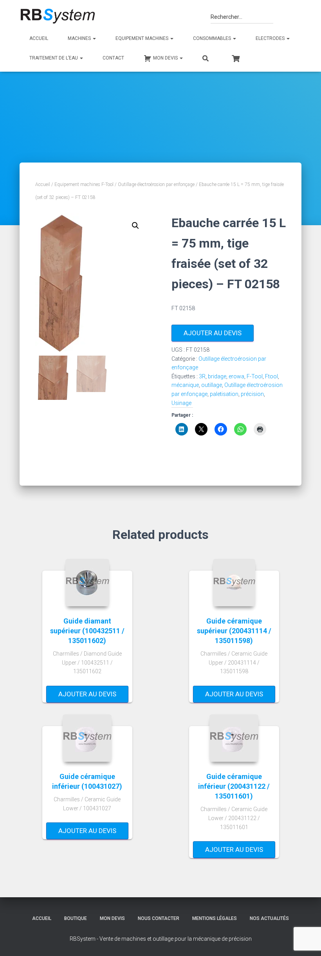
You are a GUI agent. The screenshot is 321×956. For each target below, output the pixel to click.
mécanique (185, 385)
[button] (135, 226)
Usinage (181, 403)
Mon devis (112, 918)
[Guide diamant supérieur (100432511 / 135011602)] (87, 582)
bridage (217, 376)
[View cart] (235, 57)
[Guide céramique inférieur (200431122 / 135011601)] (233, 738)
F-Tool (255, 376)
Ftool (271, 376)
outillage (211, 385)
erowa (236, 376)
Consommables (212, 38)
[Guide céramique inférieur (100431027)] (87, 738)
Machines (80, 38)
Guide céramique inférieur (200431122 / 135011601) (234, 786)
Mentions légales (214, 918)
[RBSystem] (57, 16)
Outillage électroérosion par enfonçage (156, 184)
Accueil (38, 38)
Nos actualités (269, 918)
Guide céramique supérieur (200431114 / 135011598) (234, 631)
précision (252, 394)
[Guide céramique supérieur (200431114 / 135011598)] (234, 582)
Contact (113, 58)
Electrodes (271, 38)
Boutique (75, 918)
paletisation (224, 394)
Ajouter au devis (213, 333)
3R (202, 376)
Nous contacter (158, 918)
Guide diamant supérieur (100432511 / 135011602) (87, 631)
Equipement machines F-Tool (84, 184)
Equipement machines (142, 38)
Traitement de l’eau (54, 58)
